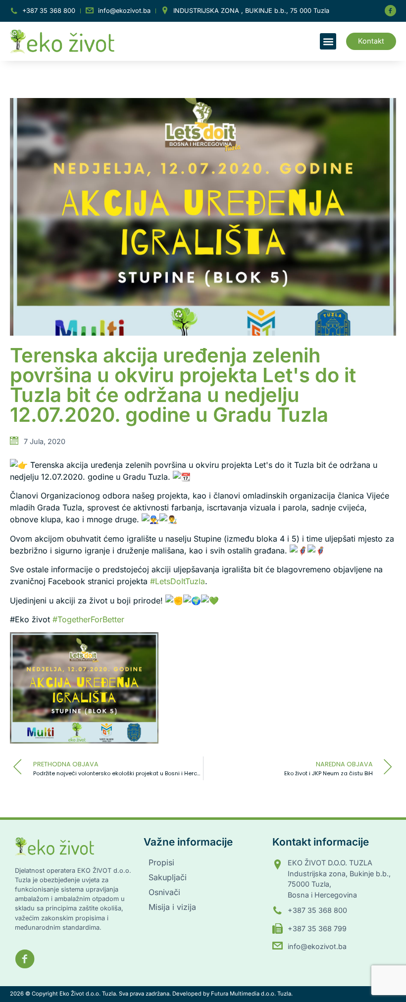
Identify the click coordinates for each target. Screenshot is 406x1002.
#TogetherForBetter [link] (88, 619)
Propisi (161, 862)
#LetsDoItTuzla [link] (177, 581)
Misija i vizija (172, 907)
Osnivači (164, 892)
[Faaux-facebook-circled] (390, 11)
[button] (328, 41)
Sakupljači (168, 877)
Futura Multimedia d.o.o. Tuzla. (252, 993)
